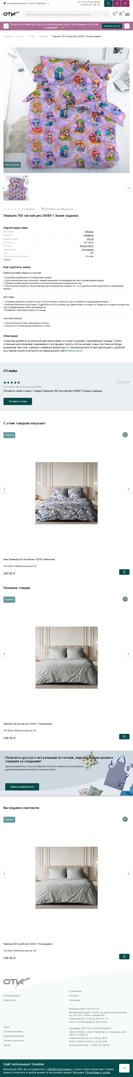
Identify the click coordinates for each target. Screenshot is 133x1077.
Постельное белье (13, 1031)
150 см (90, 239)
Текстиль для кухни (13, 1040)
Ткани (6, 1027)
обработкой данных (59, 1069)
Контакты (74, 995)
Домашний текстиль (13, 1036)
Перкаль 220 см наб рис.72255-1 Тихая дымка (27, 723)
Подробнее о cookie (98, 1072)
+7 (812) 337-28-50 (90, 4)
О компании (75, 991)
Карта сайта (9, 1000)
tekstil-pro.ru (75, 350)
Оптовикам (75, 1000)
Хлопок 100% (87, 246)
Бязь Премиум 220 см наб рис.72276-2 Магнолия (29, 559)
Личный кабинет (11, 995)
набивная (89, 235)
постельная (88, 249)
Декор (6, 1045)
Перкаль (89, 231)
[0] (114, 14)
